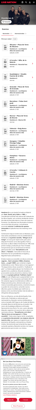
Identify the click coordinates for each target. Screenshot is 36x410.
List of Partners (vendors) (9, 395)
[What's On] (22, 2)
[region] (18, 384)
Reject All (10, 399)
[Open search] (26, 2)
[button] (30, 2)
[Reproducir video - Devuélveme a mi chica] (18, 346)
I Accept (25, 399)
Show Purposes (18, 406)
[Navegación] (34, 2)
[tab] (7, 34)
